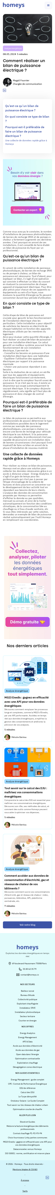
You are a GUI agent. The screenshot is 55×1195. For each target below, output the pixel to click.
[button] (48, 5)
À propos (25, 1180)
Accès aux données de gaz (28, 1050)
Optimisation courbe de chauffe (27, 1109)
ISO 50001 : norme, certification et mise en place (27, 1153)
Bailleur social (27, 991)
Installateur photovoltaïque (27, 1012)
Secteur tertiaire (27, 1016)
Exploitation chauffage (27, 1062)
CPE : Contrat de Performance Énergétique (27, 1084)
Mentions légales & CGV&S (25, 1169)
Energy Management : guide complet (27, 1079)
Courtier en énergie (28, 1020)
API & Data (27, 1041)
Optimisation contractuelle (27, 1058)
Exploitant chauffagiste (27, 1003)
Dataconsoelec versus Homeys (27, 1149)
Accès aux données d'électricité (27, 1046)
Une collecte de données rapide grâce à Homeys (26, 142)
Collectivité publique (27, 999)
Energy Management (27, 1037)
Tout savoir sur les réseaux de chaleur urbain (27, 1105)
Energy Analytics (27, 1033)
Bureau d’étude (28, 995)
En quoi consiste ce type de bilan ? (27, 119)
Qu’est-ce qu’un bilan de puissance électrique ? (21, 108)
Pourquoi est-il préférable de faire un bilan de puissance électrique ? (24, 131)
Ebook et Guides (27, 1121)
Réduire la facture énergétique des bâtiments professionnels (27, 1127)
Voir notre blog (27, 924)
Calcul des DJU (27, 1092)
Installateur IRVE (27, 1008)
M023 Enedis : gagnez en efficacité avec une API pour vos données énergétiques (27, 1143)
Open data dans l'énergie (27, 1054)
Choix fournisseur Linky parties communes (27, 1137)
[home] (13, 5)
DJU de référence (27, 1088)
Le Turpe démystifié (27, 1096)
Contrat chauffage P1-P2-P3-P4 (27, 1133)
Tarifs (25, 1191)
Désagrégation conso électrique (27, 1067)
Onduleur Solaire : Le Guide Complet (27, 1100)
